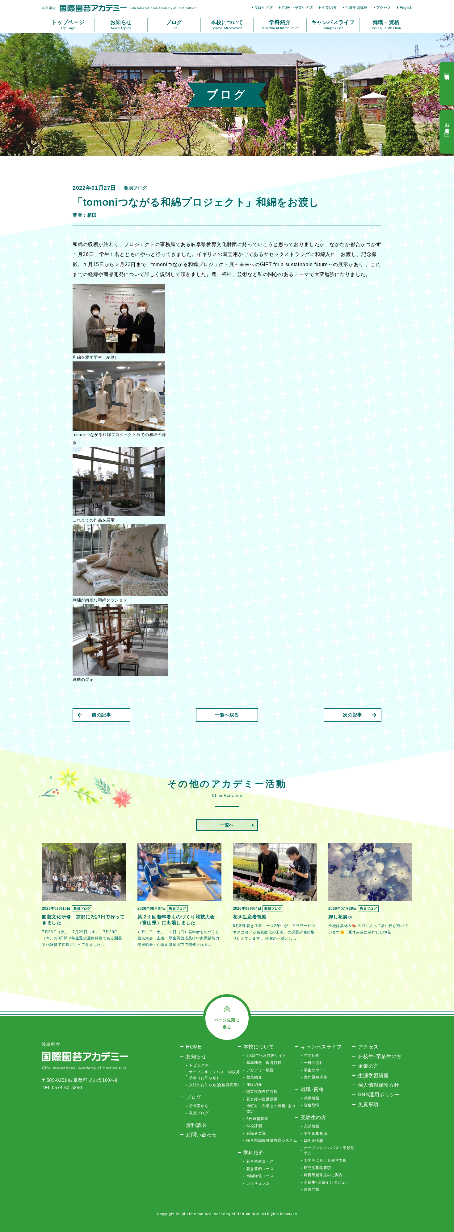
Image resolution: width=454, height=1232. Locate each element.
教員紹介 (254, 1077)
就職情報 (312, 1098)
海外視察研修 (315, 1077)
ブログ (193, 1097)
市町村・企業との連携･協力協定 (270, 1109)
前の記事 (101, 714)
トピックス (198, 1065)
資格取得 (312, 1105)
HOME (194, 1046)
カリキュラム (258, 1183)
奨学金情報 (313, 1141)
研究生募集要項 (317, 1168)
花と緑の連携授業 (262, 1099)
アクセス (383, 8)
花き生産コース (260, 1161)
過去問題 (312, 1189)
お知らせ (196, 1056)
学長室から (198, 1106)
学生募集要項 (315, 1133)
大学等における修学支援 (325, 1160)
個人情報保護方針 (378, 1085)
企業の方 (329, 8)
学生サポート (315, 1070)
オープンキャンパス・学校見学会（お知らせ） (214, 1075)
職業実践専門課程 (262, 1092)
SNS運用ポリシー (379, 1094)
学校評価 (254, 1126)
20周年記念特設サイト (266, 1055)
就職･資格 (312, 1089)
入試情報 (312, 1126)
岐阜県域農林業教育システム (271, 1140)
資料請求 (196, 1125)
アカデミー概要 (260, 1070)
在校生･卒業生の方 (297, 8)
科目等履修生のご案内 (323, 1175)
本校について (258, 1046)
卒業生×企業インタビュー (326, 1182)
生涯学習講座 (356, 8)
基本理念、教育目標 (264, 1063)
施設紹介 (254, 1084)
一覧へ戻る (227, 714)
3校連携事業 (257, 1119)
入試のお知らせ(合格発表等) (214, 1085)
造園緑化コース (260, 1176)
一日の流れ (313, 1063)
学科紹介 (253, 1152)
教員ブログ (198, 1113)
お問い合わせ (201, 1134)
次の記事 (352, 714)
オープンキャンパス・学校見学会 (329, 1151)
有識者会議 (256, 1133)
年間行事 (312, 1055)
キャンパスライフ (321, 1046)
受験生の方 (263, 8)
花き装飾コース (260, 1169)
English (406, 8)
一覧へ (227, 824)
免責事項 (368, 1104)
